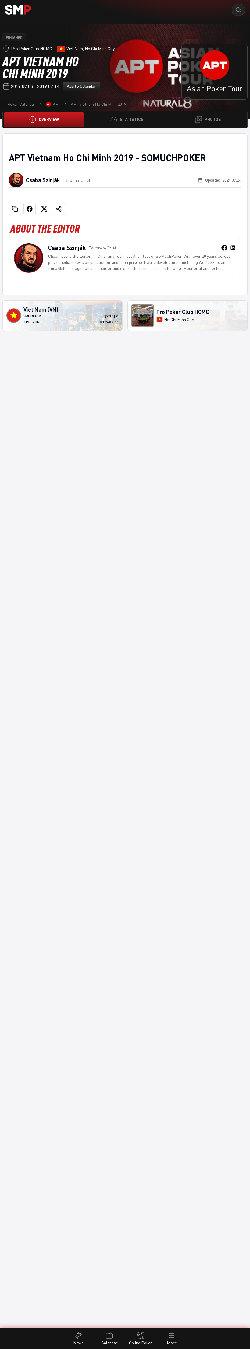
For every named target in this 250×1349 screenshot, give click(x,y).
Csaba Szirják (43, 180)
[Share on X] (44, 209)
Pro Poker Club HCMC (31, 48)
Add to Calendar (81, 86)
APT (56, 104)
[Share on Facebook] (29, 209)
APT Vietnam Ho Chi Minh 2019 (98, 104)
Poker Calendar (21, 104)
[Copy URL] (15, 209)
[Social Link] (224, 248)
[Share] (59, 209)
